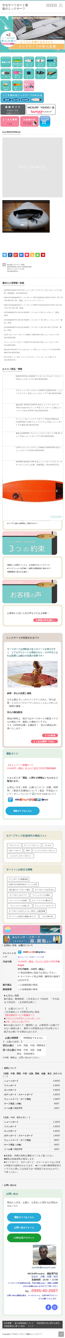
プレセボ (47, 845)
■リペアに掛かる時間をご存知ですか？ (22, 523)
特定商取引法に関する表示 (48, 1323)
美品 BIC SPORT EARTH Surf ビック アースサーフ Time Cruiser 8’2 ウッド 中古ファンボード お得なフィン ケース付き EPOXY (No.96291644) (39, 408)
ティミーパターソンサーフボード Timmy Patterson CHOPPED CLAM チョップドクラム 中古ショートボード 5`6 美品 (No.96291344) (39, 422)
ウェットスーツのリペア (44, 906)
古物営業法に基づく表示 (14, 1326)
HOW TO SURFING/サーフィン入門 (23, 884)
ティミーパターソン (32, 845)
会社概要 (8, 1323)
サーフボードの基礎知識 (18, 879)
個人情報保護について (24, 1323)
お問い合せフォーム (24, 1227)
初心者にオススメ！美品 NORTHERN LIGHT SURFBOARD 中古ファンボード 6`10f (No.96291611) (19, 268)
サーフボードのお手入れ (44, 890)
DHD (28, 851)
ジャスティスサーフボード (20, 856)
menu (63, 4)
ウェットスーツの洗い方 (19, 906)
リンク (31, 1326)
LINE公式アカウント (24, 1237)
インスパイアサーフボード (44, 851)
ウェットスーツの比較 (18, 900)
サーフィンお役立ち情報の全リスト (23, 916)
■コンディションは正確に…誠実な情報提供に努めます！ (29, 568)
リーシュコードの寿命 (41, 895)
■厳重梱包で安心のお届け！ (18, 572)
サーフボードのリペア (18, 895)
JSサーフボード (15, 851)
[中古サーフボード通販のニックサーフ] (15, 7)
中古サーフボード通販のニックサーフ (27, 1334)
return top (61, 1334)
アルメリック (14, 845)
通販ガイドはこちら (22, 811)
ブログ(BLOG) (47, 916)
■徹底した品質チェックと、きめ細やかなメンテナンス (28, 565)
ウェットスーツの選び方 (41, 900)
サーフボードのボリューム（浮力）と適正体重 (27, 911)
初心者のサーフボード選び (19, 890)
